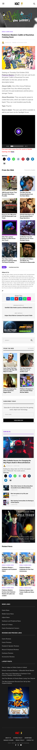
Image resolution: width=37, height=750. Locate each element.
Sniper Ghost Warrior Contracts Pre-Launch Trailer (18, 315)
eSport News (6, 617)
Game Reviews (6, 639)
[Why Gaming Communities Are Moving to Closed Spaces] (6, 502)
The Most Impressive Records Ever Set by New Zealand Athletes (16, 682)
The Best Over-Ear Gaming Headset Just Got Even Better (26, 194)
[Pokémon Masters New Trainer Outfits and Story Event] (27, 580)
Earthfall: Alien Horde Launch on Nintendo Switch (18, 307)
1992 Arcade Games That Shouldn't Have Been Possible (9, 194)
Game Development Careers (10, 628)
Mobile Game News (8, 614)
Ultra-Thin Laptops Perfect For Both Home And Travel (8, 238)
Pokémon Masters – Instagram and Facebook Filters (9, 569)
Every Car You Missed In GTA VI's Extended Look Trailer (9, 216)
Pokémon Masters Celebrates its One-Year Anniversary (26, 569)
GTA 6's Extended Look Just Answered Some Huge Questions (27, 216)
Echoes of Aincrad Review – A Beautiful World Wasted (18, 670)
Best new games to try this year (19, 493)
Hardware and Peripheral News (11, 621)
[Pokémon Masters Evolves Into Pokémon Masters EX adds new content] (10, 580)
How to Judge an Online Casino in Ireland (14, 667)
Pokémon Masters (8, 75)
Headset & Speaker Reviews (10, 646)
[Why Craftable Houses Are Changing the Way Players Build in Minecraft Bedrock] (18, 447)
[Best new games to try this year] (6, 495)
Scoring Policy (17, 737)
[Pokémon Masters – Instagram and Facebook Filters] (10, 557)
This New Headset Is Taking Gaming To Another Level (25, 369)
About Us (8, 737)
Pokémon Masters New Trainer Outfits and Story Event (26, 592)
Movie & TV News (7, 624)
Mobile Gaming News (7, 31)
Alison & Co (8, 42)
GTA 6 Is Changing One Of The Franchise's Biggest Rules (9, 390)
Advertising (28, 737)
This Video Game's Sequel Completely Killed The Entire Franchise (9, 260)
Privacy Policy (20, 740)
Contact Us (30, 740)
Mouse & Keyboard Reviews (10, 649)
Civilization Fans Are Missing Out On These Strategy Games (26, 238)
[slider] (17, 146)
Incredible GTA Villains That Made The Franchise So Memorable (27, 260)
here (12, 151)
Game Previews (6, 642)
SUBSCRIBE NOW (18, 420)
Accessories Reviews (8, 656)
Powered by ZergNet (29, 170)
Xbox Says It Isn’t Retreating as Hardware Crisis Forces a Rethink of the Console (16, 674)
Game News (5, 610)
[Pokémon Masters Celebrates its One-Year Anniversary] (27, 557)
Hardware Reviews (7, 653)
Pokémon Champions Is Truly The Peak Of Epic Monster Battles (26, 390)
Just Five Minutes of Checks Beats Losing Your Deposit (18, 678)
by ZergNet (31, 348)
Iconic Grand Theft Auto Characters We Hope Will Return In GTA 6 (10, 369)
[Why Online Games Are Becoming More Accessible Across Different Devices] (6, 487)
